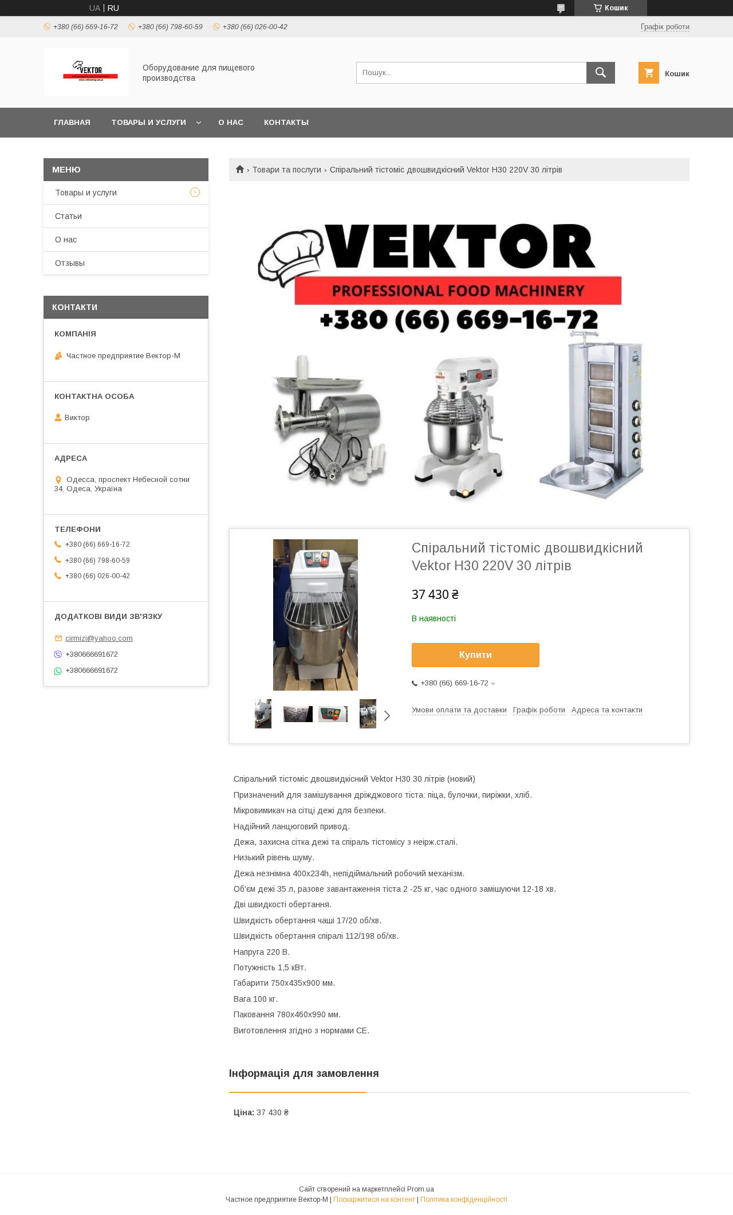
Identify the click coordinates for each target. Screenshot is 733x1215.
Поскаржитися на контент (374, 1200)
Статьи (68, 216)
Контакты (286, 122)
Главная (72, 122)
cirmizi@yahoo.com (99, 638)
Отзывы (70, 263)
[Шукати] (600, 73)
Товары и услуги (148, 122)
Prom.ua (420, 1189)
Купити (475, 655)
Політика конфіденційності (463, 1200)
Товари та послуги (286, 169)
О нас (230, 122)
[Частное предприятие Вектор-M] (86, 92)
